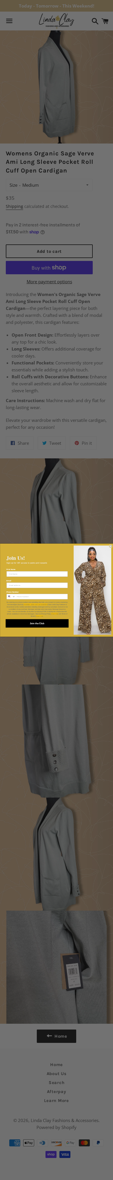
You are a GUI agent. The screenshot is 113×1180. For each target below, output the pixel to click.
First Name (10, 569)
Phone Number (12, 592)
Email (8, 581)
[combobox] (10, 596)
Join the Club (37, 623)
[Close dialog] (110, 545)
